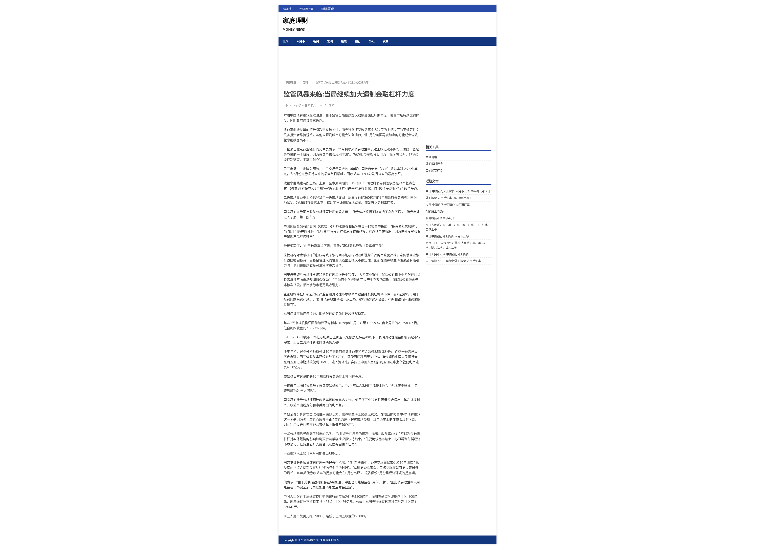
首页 (285, 41)
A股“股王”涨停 (435, 211)
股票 (344, 41)
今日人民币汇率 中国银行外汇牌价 (447, 254)
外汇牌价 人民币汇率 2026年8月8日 (448, 198)
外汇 (372, 41)
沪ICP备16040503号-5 (326, 540)
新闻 (316, 41)
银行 (358, 41)
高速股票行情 (327, 8)
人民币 (300, 41)
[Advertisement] (387, 59)
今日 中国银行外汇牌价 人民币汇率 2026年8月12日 (458, 191)
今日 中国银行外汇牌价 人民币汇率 (448, 205)
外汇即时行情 (306, 8)
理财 (367, 255)
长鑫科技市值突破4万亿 (441, 218)
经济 (303, 439)
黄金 (386, 41)
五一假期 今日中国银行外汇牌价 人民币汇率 (453, 261)
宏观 (330, 41)
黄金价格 (287, 8)
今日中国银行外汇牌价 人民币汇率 (447, 236)
